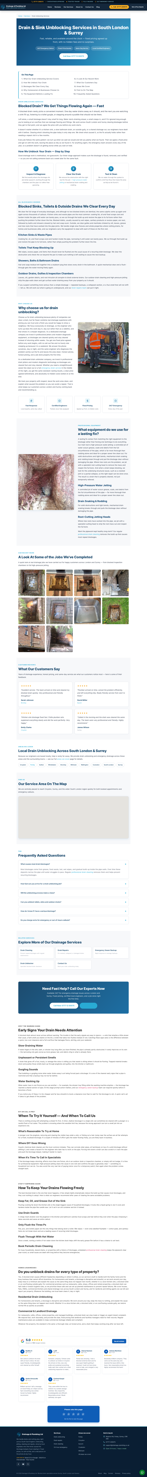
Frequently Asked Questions (88, 94)
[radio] (64, 1414)
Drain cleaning (58, 1444)
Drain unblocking (59, 1437)
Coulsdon (81, 1447)
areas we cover (63, 759)
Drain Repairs (71, 951)
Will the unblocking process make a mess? (38, 893)
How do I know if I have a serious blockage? (38, 911)
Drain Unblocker (31, 964)
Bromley (23, 703)
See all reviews (119, 1341)
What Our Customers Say (86, 83)
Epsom (79, 703)
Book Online (89, 1006)
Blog (98, 7)
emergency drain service (51, 368)
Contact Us (89, 7)
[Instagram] (28, 1464)
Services (27, 16)
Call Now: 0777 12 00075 (73, 56)
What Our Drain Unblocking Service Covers (41, 79)
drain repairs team (79, 288)
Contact (110, 1473)
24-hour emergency (60, 1447)
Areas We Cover (83, 86)
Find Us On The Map (84, 90)
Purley (32, 765)
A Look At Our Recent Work (87, 79)
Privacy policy (126, 1473)
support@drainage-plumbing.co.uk (117, 1445)
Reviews (58, 7)
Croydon (24, 730)
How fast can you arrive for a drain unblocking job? (41, 884)
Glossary (117, 1473)
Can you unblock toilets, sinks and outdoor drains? (41, 902)
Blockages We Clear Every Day (36, 86)
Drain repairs (58, 1440)
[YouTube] (23, 1464)
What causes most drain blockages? (35, 864)
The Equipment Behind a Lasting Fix (38, 94)
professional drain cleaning (89, 534)
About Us (79, 7)
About (100, 1473)
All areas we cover (84, 1454)
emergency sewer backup (88, 1088)
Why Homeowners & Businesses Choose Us (41, 90)
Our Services (68, 7)
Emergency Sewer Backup (106, 951)
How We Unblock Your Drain (35, 83)
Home (50, 7)
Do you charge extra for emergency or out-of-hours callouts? (45, 920)
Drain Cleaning (32, 952)
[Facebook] (18, 1464)
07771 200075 (39, 1)
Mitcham (81, 1451)
